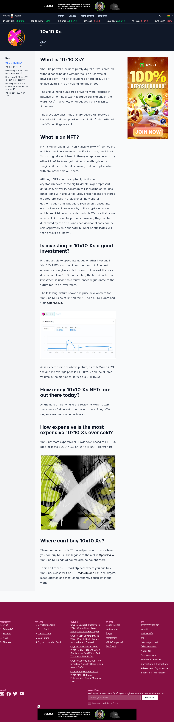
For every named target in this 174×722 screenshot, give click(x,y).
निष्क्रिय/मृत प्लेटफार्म (149, 642)
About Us (146, 651)
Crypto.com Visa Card (49, 642)
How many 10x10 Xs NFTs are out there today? (16, 78)
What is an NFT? (13, 67)
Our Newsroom (149, 655)
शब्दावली (144, 629)
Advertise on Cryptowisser (155, 668)
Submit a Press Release (153, 672)
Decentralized (113, 625)
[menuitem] (61, 15)
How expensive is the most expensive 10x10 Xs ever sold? (16, 86)
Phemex (7, 642)
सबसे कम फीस (112, 629)
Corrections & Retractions (154, 664)
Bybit (5, 625)
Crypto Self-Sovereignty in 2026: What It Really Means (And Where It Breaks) (84, 639)
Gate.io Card (44, 633)
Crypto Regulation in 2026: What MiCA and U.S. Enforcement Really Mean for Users (86, 676)
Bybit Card (43, 629)
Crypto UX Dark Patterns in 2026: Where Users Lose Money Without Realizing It (85, 628)
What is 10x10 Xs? (13, 63)
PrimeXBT (8, 629)
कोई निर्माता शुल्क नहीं (114, 642)
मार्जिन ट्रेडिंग (111, 638)
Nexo (5, 638)
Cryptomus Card (46, 625)
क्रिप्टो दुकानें (111, 646)
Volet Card (43, 638)
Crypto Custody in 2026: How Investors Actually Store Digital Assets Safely (86, 664)
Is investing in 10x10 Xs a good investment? (16, 71)
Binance (7, 633)
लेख (142, 638)
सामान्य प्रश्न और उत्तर (150, 625)
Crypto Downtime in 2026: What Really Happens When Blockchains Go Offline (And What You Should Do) (85, 651)
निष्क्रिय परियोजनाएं (149, 646)
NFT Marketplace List (85, 573)
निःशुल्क (109, 633)
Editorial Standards (151, 659)
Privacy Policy (111, 703)
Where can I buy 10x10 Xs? (15, 94)
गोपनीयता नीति (147, 633)
